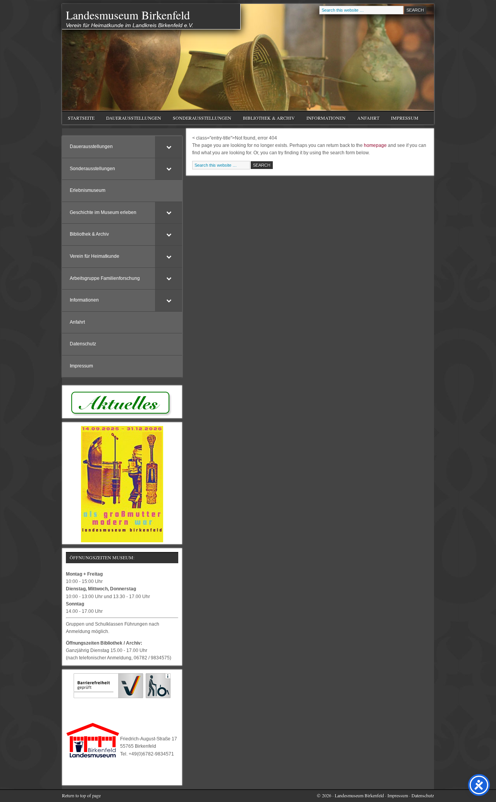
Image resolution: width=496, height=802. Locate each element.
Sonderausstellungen (199, 118)
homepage (375, 145)
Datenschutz (423, 795)
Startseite (81, 118)
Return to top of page (81, 795)
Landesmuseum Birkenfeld (128, 14)
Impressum (404, 118)
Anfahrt (368, 118)
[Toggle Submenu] (168, 147)
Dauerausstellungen (130, 118)
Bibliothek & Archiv (266, 118)
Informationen (323, 118)
